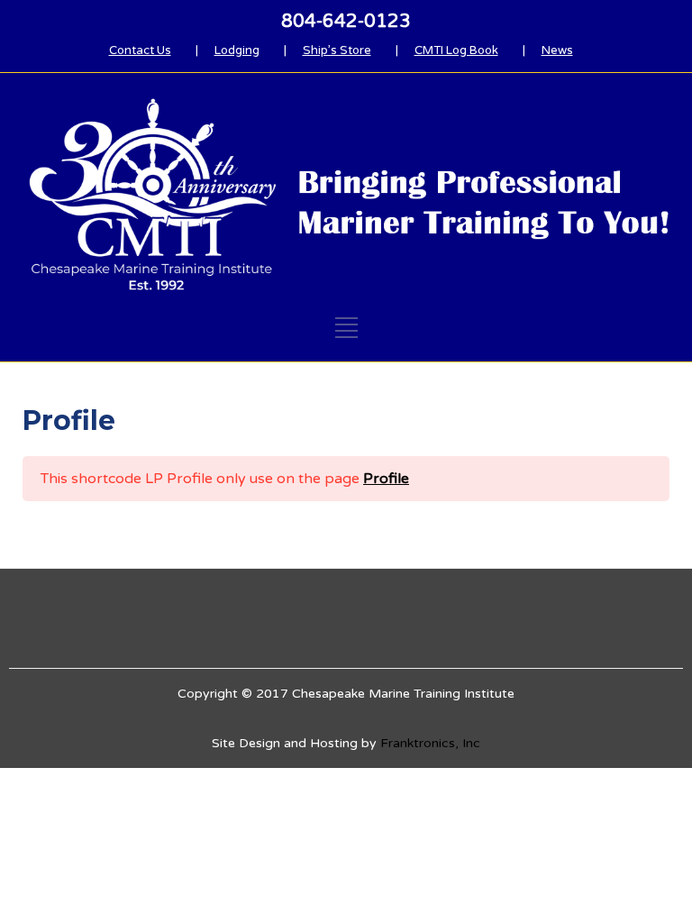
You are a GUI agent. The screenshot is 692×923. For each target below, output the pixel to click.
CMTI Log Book (456, 50)
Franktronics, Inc (430, 743)
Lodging (237, 50)
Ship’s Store (337, 50)
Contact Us (140, 50)
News (557, 50)
